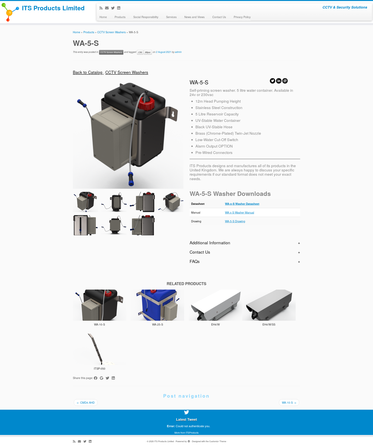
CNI (140, 52)
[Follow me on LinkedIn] (120, 7)
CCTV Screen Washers (111, 32)
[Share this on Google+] (103, 377)
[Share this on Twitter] (109, 377)
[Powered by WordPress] (188, 440)
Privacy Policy (242, 17)
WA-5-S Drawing (235, 221)
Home (103, 17)
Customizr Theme (217, 441)
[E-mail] (108, 7)
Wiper (148, 52)
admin (178, 52)
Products (120, 17)
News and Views (194, 17)
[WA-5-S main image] (85, 202)
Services (171, 17)
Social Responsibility (145, 17)
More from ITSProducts (186, 432)
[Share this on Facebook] (97, 377)
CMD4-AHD (86, 402)
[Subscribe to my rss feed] (102, 7)
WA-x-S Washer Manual (239, 212)
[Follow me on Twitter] (114, 7)
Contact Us (219, 17)
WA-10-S (289, 402)
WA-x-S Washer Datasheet (242, 204)
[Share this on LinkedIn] (114, 377)
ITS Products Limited (53, 7)
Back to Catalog (88, 72)
